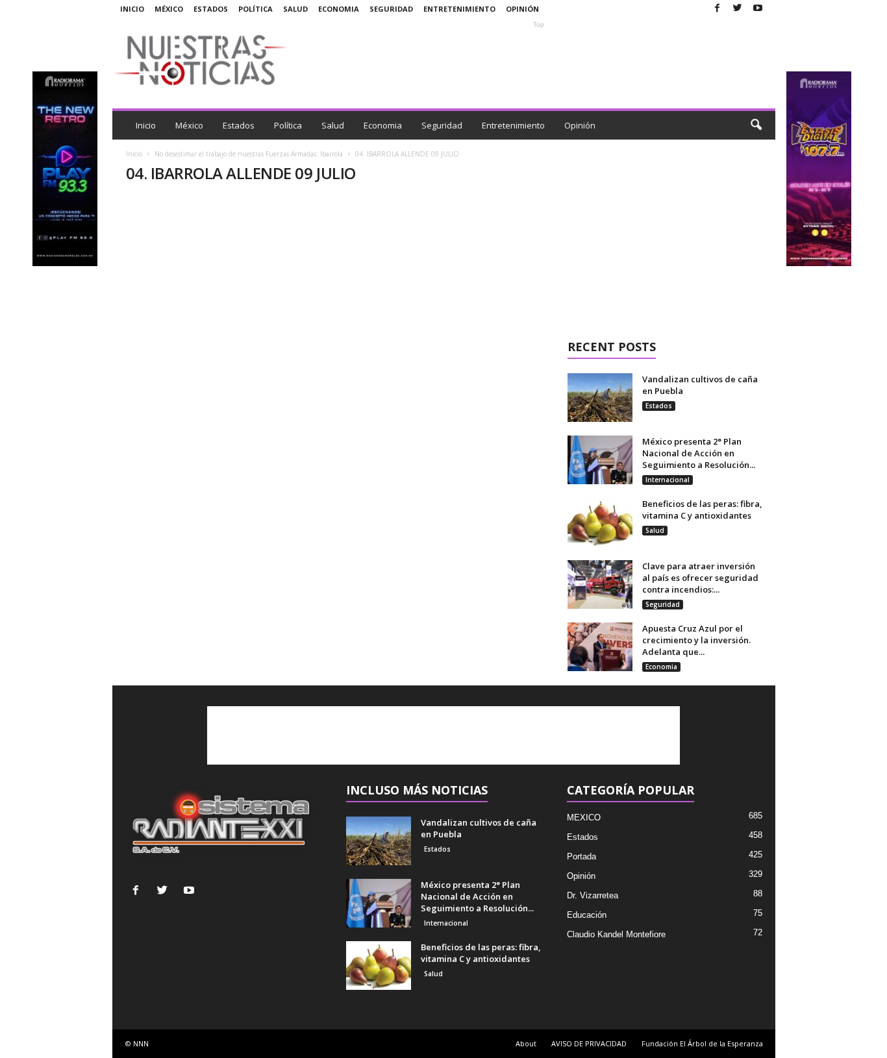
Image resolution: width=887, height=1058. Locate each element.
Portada (581, 856)
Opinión (522, 9)
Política (255, 9)
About (526, 1043)
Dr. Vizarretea (592, 895)
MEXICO (584, 817)
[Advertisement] (539, 60)
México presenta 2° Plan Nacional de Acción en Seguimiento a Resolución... (698, 453)
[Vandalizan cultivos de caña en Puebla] (600, 397)
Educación (586, 915)
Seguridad (391, 9)
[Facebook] (717, 9)
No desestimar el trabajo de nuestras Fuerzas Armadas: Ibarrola (249, 153)
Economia (338, 9)
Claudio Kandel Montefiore (616, 934)
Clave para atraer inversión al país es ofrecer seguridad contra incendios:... (700, 577)
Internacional (667, 479)
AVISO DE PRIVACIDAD (589, 1043)
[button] (756, 125)
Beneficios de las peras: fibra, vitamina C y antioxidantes (702, 509)
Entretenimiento (459, 9)
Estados (211, 9)
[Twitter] (737, 9)
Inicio (132, 9)
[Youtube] (758, 9)
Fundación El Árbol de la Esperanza (702, 1043)
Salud (295, 9)
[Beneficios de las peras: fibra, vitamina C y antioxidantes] (600, 522)
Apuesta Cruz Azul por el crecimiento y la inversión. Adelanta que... (696, 640)
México (169, 9)
